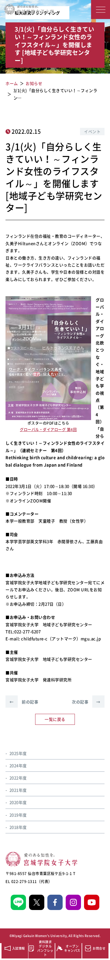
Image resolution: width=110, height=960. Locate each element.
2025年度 (18, 753)
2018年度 (18, 827)
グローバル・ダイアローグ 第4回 (48, 429)
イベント (92, 131)
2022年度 (18, 778)
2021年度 (18, 790)
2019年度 (18, 815)
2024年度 (18, 765)
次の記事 (86, 702)
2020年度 (18, 802)
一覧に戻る (55, 719)
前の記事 (23, 702)
